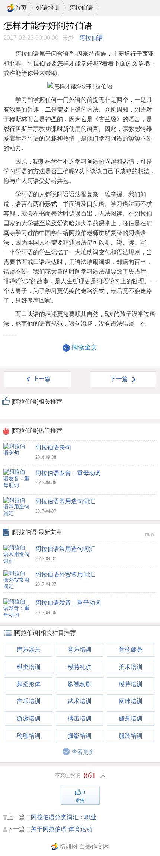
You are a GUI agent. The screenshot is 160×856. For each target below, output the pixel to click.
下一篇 (119, 379)
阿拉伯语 (81, 7)
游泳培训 (29, 718)
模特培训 (131, 684)
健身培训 (131, 718)
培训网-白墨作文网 (84, 846)
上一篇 (42, 379)
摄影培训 (80, 736)
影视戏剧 (80, 684)
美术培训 (131, 667)
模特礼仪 (80, 667)
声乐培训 (29, 701)
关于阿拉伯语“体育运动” (62, 829)
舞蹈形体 (29, 684)
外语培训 (48, 7)
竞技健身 (131, 649)
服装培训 (131, 736)
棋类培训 (29, 667)
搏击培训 (80, 718)
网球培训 (131, 701)
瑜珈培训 (29, 736)
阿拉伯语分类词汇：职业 (63, 817)
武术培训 (80, 701)
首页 (21, 7)
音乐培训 (80, 649)
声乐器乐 (29, 649)
